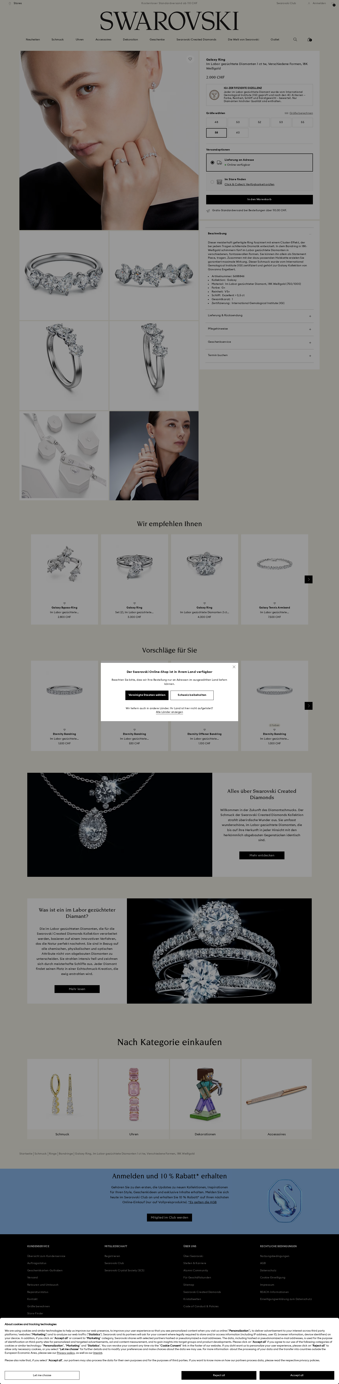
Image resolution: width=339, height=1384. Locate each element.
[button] (234, 666)
